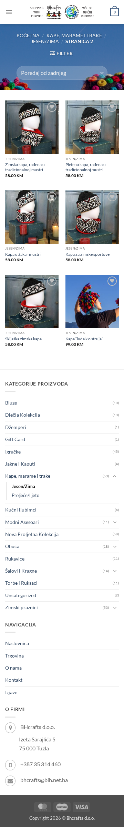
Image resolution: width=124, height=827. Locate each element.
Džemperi (15, 427)
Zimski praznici (21, 607)
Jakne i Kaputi (20, 464)
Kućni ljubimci (21, 510)
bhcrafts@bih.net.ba (44, 780)
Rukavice (14, 559)
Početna (28, 35)
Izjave (11, 692)
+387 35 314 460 (40, 764)
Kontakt (13, 680)
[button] (8, 12)
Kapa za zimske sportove (87, 254)
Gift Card (15, 439)
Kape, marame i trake (74, 35)
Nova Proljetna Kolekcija (32, 534)
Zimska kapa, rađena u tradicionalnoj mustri (25, 167)
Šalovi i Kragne (21, 571)
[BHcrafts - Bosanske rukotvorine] (62, 12)
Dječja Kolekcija (22, 415)
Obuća (12, 546)
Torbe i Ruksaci (21, 583)
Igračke (13, 452)
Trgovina (14, 656)
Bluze (11, 403)
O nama (13, 668)
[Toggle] (115, 476)
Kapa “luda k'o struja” (84, 338)
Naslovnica (17, 643)
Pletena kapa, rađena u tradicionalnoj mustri (85, 167)
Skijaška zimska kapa (23, 338)
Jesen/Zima (45, 41)
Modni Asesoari (22, 522)
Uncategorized (20, 595)
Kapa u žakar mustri (23, 254)
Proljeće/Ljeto (25, 495)
